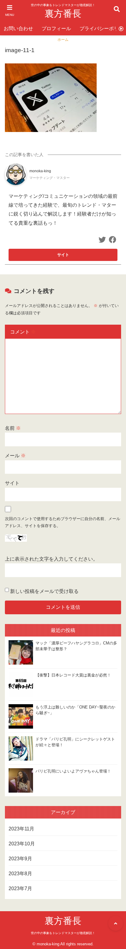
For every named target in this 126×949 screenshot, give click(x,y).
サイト (12, 483)
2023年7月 (20, 888)
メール (15, 455)
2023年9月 (20, 858)
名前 (13, 428)
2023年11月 (21, 828)
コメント (23, 331)
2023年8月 (20, 873)
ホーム (63, 39)
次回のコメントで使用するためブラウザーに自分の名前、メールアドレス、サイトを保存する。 (62, 522)
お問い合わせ (18, 28)
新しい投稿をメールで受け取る (44, 591)
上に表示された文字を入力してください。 (51, 559)
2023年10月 (22, 843)
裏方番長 (63, 14)
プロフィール (56, 28)
